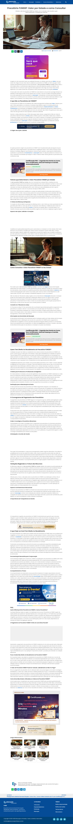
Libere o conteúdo (36, 423)
